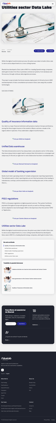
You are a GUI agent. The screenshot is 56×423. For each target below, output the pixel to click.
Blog (30, 411)
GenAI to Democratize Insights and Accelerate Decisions (13, 408)
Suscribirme (22, 323)
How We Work (32, 385)
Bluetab (4, 51)
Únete (7, 340)
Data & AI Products (5, 387)
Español (3, 373)
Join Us (30, 408)
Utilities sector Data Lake (13, 225)
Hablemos (35, 324)
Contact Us (31, 406)
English (7, 373)
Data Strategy (4, 382)
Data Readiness (4, 385)
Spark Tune (3, 393)
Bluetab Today (32, 382)
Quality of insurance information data (19, 121)
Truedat (2, 395)
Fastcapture (3, 390)
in (2, 370)
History (30, 387)
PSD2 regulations (10, 198)
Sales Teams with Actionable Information (10, 411)
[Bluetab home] (6, 4)
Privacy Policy (47, 420)
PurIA (2, 398)
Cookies (53, 420)
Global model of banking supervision (19, 171)
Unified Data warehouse (13, 146)
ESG (30, 390)
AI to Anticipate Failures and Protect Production (11, 406)
